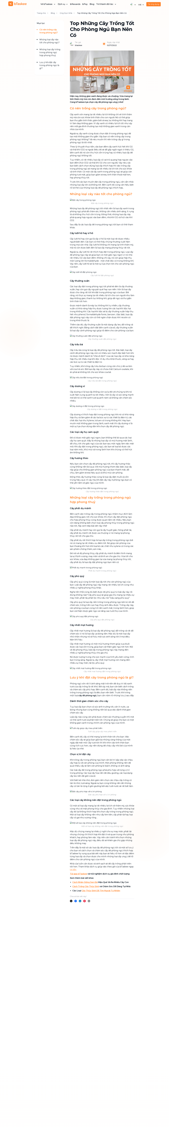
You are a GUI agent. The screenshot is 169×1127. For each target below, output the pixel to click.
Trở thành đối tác (104, 4)
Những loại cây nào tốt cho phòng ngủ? (49, 41)
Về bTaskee (46, 4)
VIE (139, 5)
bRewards (75, 4)
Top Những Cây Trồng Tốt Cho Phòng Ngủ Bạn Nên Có (102, 13)
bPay (85, 4)
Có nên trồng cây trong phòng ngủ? (48, 31)
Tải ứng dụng (153, 4)
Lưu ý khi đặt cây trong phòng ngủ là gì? (49, 65)
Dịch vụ (61, 4)
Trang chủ (41, 13)
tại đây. (73, 869)
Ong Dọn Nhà (66, 13)
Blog (92, 4)
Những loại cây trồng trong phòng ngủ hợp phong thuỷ (49, 52)
